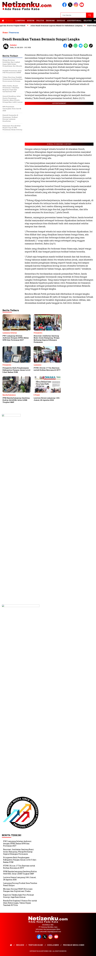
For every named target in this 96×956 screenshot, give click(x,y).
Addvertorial (74, 20)
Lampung (20, 20)
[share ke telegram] (81, 47)
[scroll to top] (91, 952)
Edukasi (61, 20)
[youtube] (82, 6)
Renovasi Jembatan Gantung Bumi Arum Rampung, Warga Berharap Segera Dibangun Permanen (18, 851)
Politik (40, 20)
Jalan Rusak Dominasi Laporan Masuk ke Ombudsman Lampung (48, 26)
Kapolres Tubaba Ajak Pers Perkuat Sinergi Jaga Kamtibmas (18, 896)
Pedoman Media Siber (73, 945)
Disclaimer (53, 945)
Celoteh (88, 20)
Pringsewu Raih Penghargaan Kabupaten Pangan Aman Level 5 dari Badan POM (19, 859)
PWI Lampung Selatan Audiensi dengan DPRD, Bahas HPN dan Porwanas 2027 (17, 843)
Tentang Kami (35, 945)
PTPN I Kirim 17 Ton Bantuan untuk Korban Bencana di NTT (19, 866)
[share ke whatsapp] (76, 47)
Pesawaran (14, 32)
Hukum (30, 20)
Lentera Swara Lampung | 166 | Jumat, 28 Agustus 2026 (19, 878)
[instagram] (76, 6)
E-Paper (9, 20)
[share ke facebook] (65, 47)
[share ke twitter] (71, 47)
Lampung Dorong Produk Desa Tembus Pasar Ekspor (20, 884)
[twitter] (70, 6)
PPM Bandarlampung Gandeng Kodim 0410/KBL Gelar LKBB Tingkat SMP (20, 872)
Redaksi (13, 45)
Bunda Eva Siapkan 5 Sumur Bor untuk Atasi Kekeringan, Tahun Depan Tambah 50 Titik (20, 902)
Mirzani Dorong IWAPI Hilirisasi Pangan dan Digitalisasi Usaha (18, 890)
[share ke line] (86, 47)
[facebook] (65, 6)
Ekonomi (50, 20)
